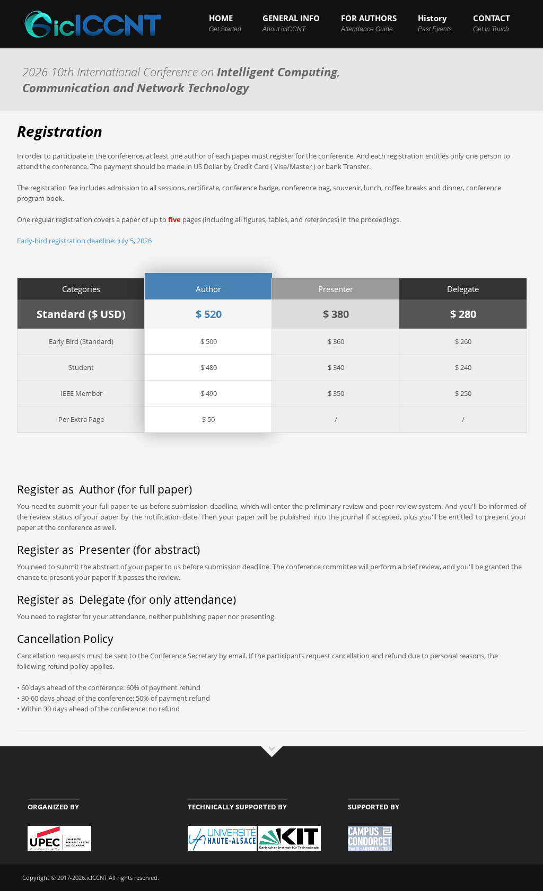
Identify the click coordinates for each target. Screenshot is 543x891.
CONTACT (491, 23)
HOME (225, 23)
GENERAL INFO (291, 23)
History (435, 23)
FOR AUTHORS (369, 23)
